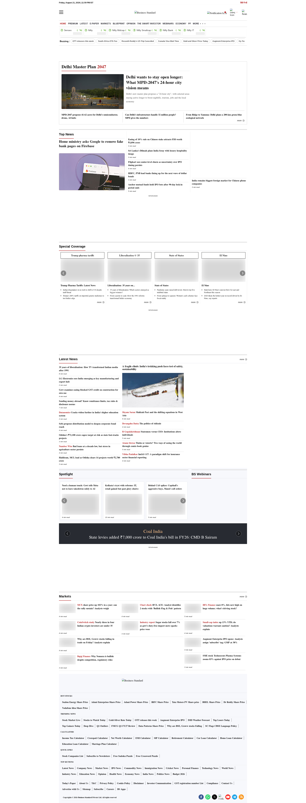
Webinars (168, 23)
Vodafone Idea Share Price (75, 708)
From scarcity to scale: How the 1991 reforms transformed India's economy (127, 296)
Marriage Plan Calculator (104, 744)
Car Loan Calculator (207, 738)
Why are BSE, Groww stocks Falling (184, 726)
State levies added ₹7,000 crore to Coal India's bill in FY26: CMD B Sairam (153, 537)
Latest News (68, 359)
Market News (101, 768)
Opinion (131, 23)
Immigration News (154, 768)
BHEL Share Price (211, 702)
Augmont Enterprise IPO (223, 41)
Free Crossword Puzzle (147, 756)
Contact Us (227, 783)
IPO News (116, 768)
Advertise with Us (70, 789)
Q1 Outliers (102, 726)
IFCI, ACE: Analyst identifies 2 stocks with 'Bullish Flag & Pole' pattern (160, 606)
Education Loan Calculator (75, 744)
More (239, 120)
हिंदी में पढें (243, 3)
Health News (115, 774)
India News (148, 774)
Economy (181, 23)
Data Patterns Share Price (151, 726)
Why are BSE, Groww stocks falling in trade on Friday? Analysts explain (95, 640)
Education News (87, 774)
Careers (110, 789)
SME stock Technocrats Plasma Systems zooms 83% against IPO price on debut (222, 657)
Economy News (132, 774)
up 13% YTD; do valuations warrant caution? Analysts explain (221, 626)
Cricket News (172, 768)
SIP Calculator (161, 738)
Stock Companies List (72, 756)
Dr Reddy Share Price (234, 702)
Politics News (163, 774)
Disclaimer (139, 783)
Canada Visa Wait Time (168, 41)
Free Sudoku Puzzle (123, 756)
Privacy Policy (107, 783)
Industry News (69, 774)
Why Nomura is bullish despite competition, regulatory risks (95, 658)
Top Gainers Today (71, 726)
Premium (73, 23)
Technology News (210, 768)
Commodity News (132, 768)
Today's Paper (69, 783)
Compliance (212, 783)
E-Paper (94, 23)
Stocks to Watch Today (95, 720)
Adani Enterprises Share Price (105, 702)
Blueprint (119, 23)
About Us (83, 783)
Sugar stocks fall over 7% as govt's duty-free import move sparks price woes (160, 626)
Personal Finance (190, 768)
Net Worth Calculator (121, 738)
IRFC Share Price (160, 702)
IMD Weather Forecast (199, 720)
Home (63, 23)
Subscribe (98, 789)
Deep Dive (88, 726)
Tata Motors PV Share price (185, 702)
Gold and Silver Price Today (195, 41)
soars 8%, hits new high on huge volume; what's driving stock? (222, 606)
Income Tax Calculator (73, 738)
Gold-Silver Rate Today (120, 720)
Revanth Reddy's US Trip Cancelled (138, 41)
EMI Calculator (143, 738)
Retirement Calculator (182, 738)
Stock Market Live (71, 720)
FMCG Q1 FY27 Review (123, 726)
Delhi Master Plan (84, 66)
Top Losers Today (221, 720)
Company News (84, 768)
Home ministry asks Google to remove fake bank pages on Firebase (91, 143)
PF (189, 23)
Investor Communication (159, 783)
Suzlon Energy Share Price (75, 702)
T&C (93, 783)
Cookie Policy (123, 783)
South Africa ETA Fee (107, 41)
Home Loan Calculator (231, 738)
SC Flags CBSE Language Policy (221, 726)
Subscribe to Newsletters (98, 756)
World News (227, 768)
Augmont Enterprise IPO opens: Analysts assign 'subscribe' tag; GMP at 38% (223, 640)
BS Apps (121, 789)
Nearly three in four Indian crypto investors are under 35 (95, 624)
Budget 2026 (179, 774)
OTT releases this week (83, 41)
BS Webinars (201, 474)
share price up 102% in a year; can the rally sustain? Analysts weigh (97, 606)
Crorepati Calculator (97, 738)
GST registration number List (189, 783)
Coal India (153, 531)
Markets (106, 23)
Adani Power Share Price (136, 702)
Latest (84, 23)
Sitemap (87, 789)
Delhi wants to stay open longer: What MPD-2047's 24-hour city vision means (154, 82)
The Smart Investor (149, 23)
